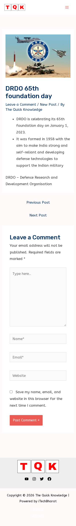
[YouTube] (26, 479)
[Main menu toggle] (67, 7)
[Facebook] (49, 479)
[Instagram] (34, 479)
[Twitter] (42, 479)
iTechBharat (47, 501)
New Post (48, 104)
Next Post (38, 215)
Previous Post (38, 202)
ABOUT (38, 516)
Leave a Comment (20, 104)
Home (38, 510)
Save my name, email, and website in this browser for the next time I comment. (36, 398)
